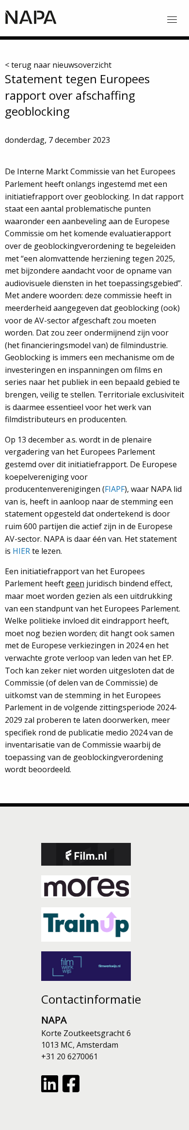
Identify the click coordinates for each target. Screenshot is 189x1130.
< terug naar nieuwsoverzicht (58, 65)
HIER (21, 551)
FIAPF (115, 489)
